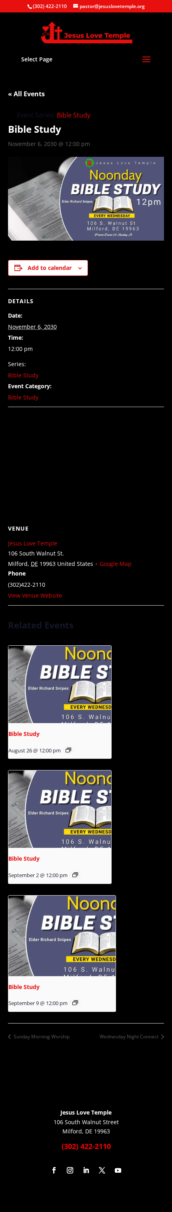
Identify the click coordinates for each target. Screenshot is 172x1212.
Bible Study (23, 375)
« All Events (26, 93)
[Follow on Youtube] (118, 1170)
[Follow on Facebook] (54, 1170)
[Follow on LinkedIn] (86, 1170)
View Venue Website (35, 595)
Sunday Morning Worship (41, 1036)
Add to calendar (50, 268)
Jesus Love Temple (32, 543)
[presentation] (59, 684)
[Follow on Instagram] (70, 1170)
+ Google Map (113, 563)
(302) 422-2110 (50, 6)
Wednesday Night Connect (130, 1036)
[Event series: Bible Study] (68, 750)
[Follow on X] (102, 1170)
